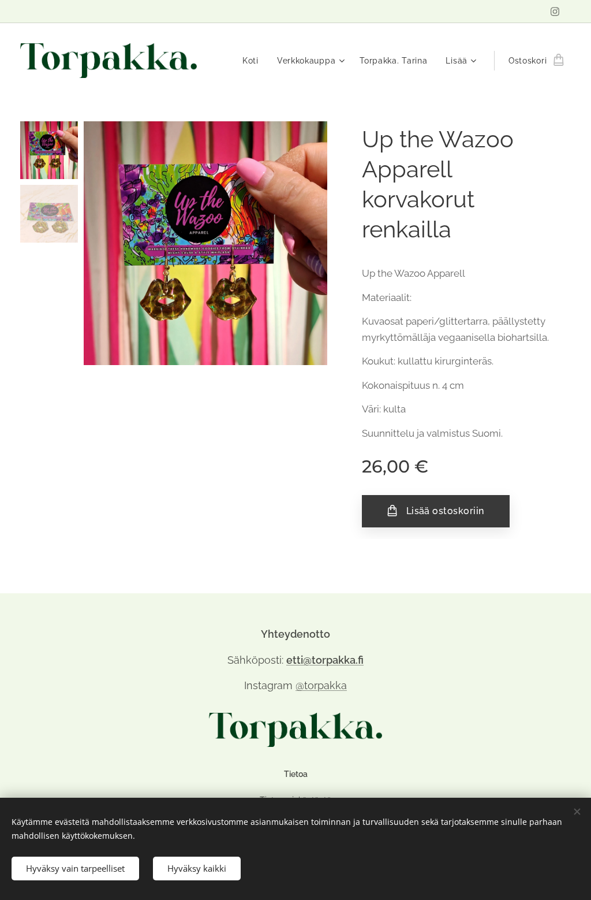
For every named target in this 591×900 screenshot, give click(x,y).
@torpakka (321, 685)
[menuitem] (254, 60)
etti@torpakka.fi (325, 660)
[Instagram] (555, 11)
